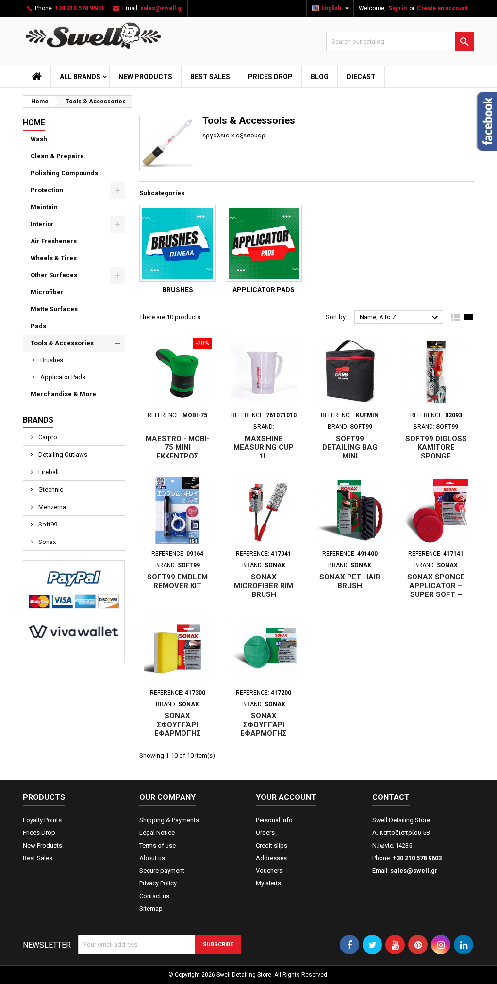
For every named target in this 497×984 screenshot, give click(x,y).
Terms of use (157, 845)
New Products (145, 77)
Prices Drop (270, 77)
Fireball (48, 471)
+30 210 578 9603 (79, 8)
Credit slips (271, 845)
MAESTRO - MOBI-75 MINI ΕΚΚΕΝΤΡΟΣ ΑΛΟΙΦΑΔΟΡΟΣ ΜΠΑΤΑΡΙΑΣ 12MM (177, 456)
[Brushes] (177, 243)
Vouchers (269, 870)
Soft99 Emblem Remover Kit (177, 581)
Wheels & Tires (54, 258)
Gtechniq (50, 489)
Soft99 (47, 524)
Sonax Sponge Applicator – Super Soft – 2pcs (436, 590)
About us (152, 858)
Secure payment (161, 870)
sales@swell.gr (161, 8)
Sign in (397, 8)
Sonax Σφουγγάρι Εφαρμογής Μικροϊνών (263, 729)
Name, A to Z (400, 317)
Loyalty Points (42, 820)
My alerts (268, 883)
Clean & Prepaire (57, 156)
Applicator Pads (62, 377)
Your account (286, 797)
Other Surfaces (54, 275)
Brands (38, 419)
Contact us (154, 895)
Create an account (442, 8)
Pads (38, 326)
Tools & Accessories (62, 343)
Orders (265, 832)
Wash (39, 139)
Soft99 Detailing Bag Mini (350, 447)
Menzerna (51, 506)
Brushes (51, 360)
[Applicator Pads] (264, 243)
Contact (391, 797)
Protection (47, 190)
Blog (320, 77)
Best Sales (210, 77)
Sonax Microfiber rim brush (263, 586)
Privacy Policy (158, 883)
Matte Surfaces (54, 309)
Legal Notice (157, 832)
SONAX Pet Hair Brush (350, 581)
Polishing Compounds (64, 173)
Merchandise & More (63, 394)
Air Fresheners (54, 241)
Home (34, 122)
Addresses (271, 858)
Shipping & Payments (169, 820)
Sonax (46, 541)
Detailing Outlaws (62, 454)
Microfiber (47, 292)
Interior (42, 224)
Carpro (47, 437)
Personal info (274, 820)
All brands (80, 77)
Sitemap (151, 908)
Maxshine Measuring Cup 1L (263, 447)
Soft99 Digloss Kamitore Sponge (436, 447)
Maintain (44, 207)
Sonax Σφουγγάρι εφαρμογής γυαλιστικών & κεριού (177, 733)
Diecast (361, 77)
